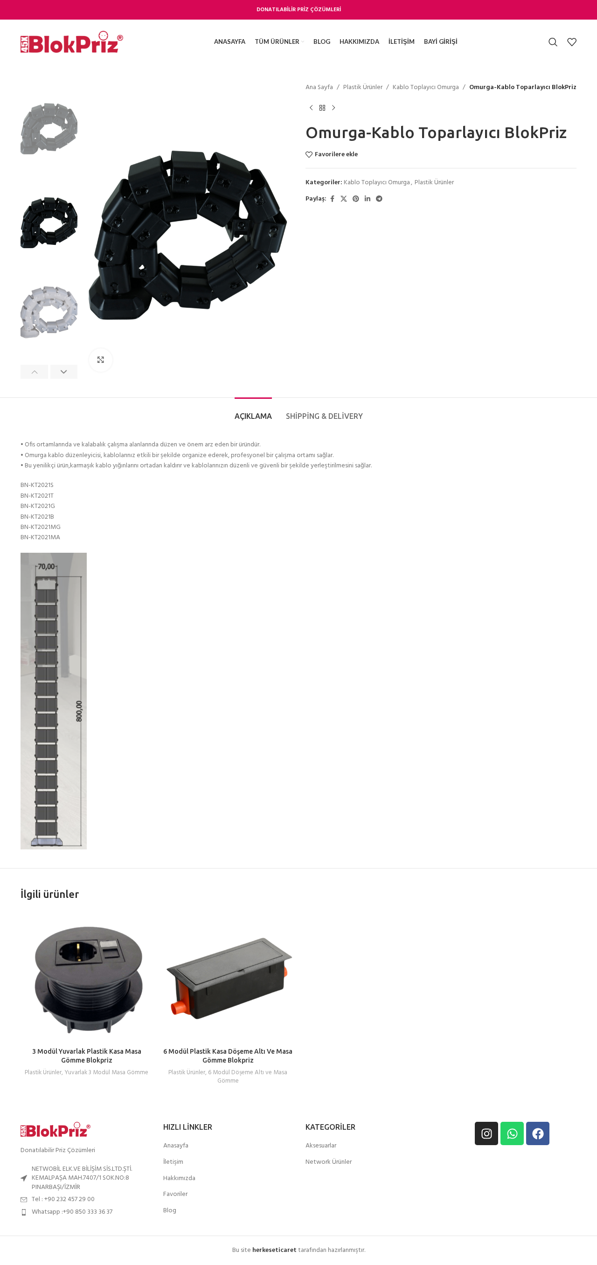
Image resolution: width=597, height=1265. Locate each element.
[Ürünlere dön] (322, 107)
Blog (169, 1211)
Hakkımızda (179, 1178)
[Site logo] (72, 41)
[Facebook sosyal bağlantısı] (332, 199)
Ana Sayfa (319, 88)
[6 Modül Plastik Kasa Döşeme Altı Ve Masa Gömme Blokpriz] (228, 977)
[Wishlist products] (571, 42)
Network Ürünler (328, 1162)
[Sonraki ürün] (333, 107)
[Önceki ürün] (311, 107)
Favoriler (175, 1194)
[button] (34, 372)
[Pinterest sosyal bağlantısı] (356, 199)
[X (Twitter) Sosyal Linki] (344, 199)
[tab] (253, 411)
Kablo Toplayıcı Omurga (426, 88)
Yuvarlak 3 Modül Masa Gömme (106, 1072)
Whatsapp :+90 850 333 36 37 (72, 1212)
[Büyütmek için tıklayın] (100, 360)
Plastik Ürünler (362, 88)
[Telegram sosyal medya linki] (379, 199)
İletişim (173, 1162)
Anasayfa (175, 1146)
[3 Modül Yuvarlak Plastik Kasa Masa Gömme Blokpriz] (87, 977)
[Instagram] (486, 1133)
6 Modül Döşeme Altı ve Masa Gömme (247, 1077)
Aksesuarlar (320, 1146)
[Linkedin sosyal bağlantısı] (367, 199)
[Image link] (55, 1129)
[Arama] (553, 42)
